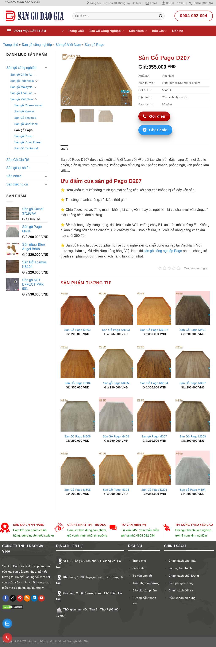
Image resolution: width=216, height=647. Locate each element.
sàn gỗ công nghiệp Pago (163, 251)
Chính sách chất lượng (184, 575)
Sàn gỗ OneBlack (26, 123)
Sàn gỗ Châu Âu (21, 74)
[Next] (125, 79)
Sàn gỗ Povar (23, 136)
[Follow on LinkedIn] (34, 598)
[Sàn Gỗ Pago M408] (116, 414)
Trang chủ (10, 44)
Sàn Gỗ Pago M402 (77, 329)
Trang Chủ (76, 31)
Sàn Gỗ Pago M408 (116, 436)
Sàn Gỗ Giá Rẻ (17, 160)
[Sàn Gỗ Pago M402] (78, 308)
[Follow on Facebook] (5, 598)
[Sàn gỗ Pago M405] (116, 361)
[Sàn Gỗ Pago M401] (193, 308)
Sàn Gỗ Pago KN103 (116, 329)
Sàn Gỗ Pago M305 (77, 489)
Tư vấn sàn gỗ (142, 575)
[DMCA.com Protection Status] (12, 607)
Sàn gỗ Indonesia (22, 80)
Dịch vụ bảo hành (180, 568)
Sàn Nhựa (136, 31)
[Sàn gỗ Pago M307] (154, 414)
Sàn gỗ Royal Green (28, 142)
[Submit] (160, 16)
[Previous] (67, 79)
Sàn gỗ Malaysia (21, 87)
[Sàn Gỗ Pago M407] (193, 361)
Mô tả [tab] (64, 149)
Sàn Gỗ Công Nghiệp (105, 31)
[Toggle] (46, 67)
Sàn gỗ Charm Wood (28, 105)
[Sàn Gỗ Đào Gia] (34, 16)
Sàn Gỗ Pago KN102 (154, 329)
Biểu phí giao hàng (181, 583)
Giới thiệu (138, 568)
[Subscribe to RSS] (27, 598)
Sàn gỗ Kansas (24, 111)
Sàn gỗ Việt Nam (68, 44)
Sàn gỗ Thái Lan (21, 93)
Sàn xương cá (17, 184)
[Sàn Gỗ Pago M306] (78, 414)
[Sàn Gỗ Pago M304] (116, 468)
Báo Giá (158, 31)
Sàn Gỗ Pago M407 (193, 383)
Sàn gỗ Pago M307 (154, 436)
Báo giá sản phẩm (144, 590)
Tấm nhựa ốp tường (145, 583)
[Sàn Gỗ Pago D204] (78, 361)
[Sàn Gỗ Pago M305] (78, 468)
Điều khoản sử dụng (182, 597)
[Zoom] (66, 101)
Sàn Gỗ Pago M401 (193, 329)
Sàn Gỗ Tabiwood (26, 148)
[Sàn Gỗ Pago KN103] (116, 308)
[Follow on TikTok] (12, 598)
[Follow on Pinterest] (20, 598)
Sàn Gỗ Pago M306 (77, 436)
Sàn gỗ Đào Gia (77, 641)
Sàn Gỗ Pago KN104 (154, 383)
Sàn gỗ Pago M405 (116, 383)
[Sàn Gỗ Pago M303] (193, 414)
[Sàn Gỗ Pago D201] (154, 468)
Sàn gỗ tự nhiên (18, 168)
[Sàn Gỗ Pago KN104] (154, 361)
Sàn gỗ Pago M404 (192, 489)
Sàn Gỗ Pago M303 (193, 436)
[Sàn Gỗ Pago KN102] (154, 308)
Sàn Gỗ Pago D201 (154, 489)
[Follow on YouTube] (41, 598)
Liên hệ (177, 31)
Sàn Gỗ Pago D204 (77, 383)
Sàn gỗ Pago (94, 44)
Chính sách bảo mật (182, 560)
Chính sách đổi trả (181, 590)
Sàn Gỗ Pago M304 (116, 489)
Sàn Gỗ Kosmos (25, 117)
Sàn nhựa (13, 176)
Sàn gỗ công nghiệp (37, 44)
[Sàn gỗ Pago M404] (193, 468)
